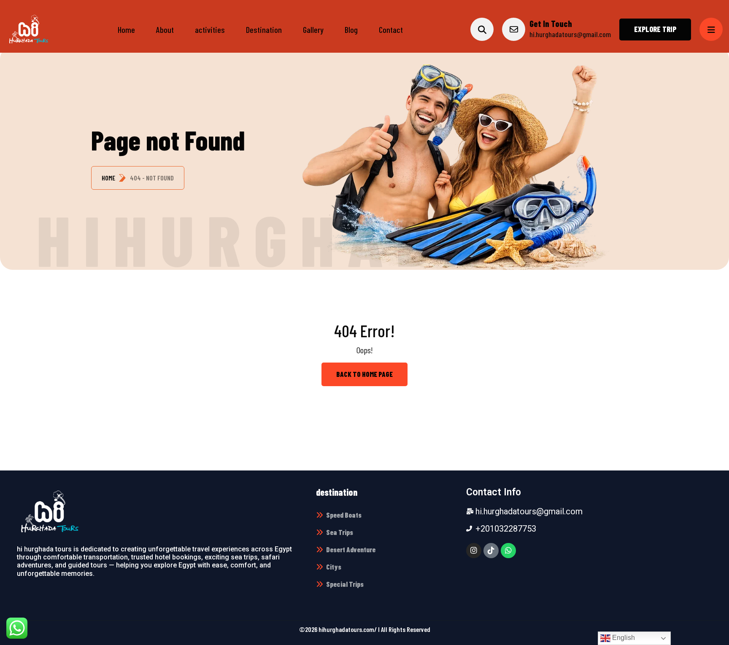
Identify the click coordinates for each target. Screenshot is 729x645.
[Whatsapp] (508, 550)
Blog (351, 29)
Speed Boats (344, 515)
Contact (391, 29)
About (165, 29)
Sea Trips (339, 532)
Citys (333, 566)
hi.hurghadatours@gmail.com (570, 34)
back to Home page (364, 374)
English (622, 637)
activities (210, 29)
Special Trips (345, 584)
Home (126, 29)
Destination (264, 29)
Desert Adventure (350, 549)
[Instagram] (473, 550)
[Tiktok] (491, 550)
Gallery (313, 29)
